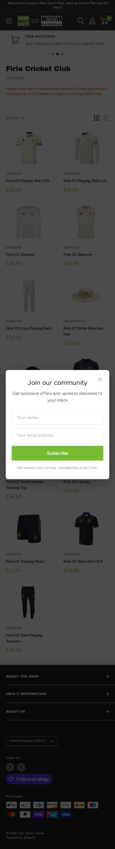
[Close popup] (100, 380)
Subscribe (57, 453)
